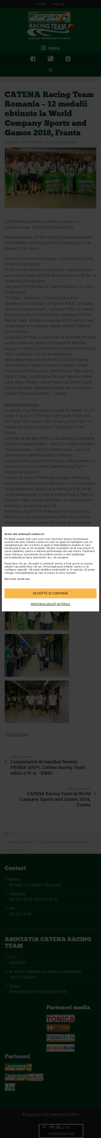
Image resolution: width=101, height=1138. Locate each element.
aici (27, 579)
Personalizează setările (50, 604)
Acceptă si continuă (50, 593)
